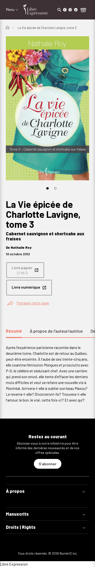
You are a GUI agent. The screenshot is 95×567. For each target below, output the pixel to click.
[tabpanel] (47, 374)
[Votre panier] (83, 10)
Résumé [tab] (14, 331)
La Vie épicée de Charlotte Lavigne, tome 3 (47, 28)
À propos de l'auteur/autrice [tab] (56, 331)
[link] (25, 270)
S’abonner (48, 463)
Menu (10, 9)
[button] (47, 491)
